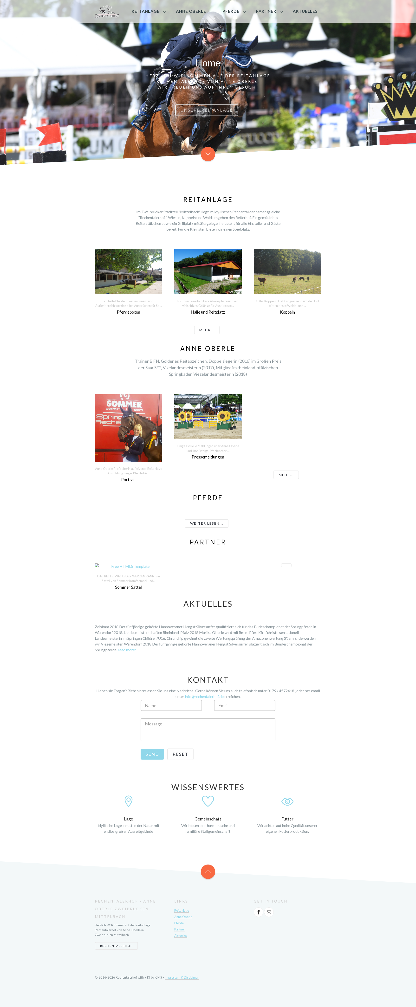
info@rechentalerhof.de (204, 696)
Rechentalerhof (116, 946)
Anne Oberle (191, 11)
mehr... (206, 330)
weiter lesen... (206, 523)
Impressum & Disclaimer (182, 977)
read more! (127, 649)
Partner (266, 11)
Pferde (231, 11)
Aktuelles (305, 11)
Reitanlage (146, 11)
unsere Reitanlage (207, 110)
